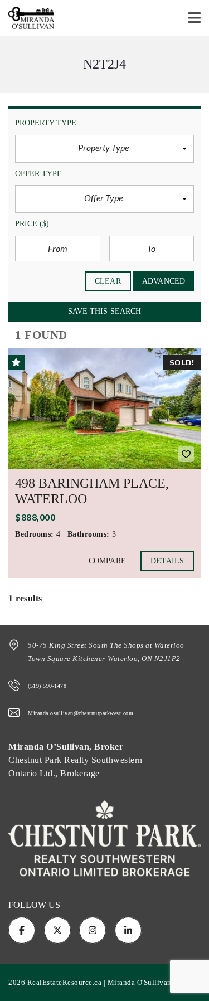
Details (167, 561)
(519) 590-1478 (47, 686)
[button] (104, 149)
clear (108, 281)
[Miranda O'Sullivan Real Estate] (27, 18)
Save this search (105, 311)
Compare (107, 561)
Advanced (163, 281)
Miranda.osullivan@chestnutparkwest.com (80, 713)
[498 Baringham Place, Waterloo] (104, 408)
